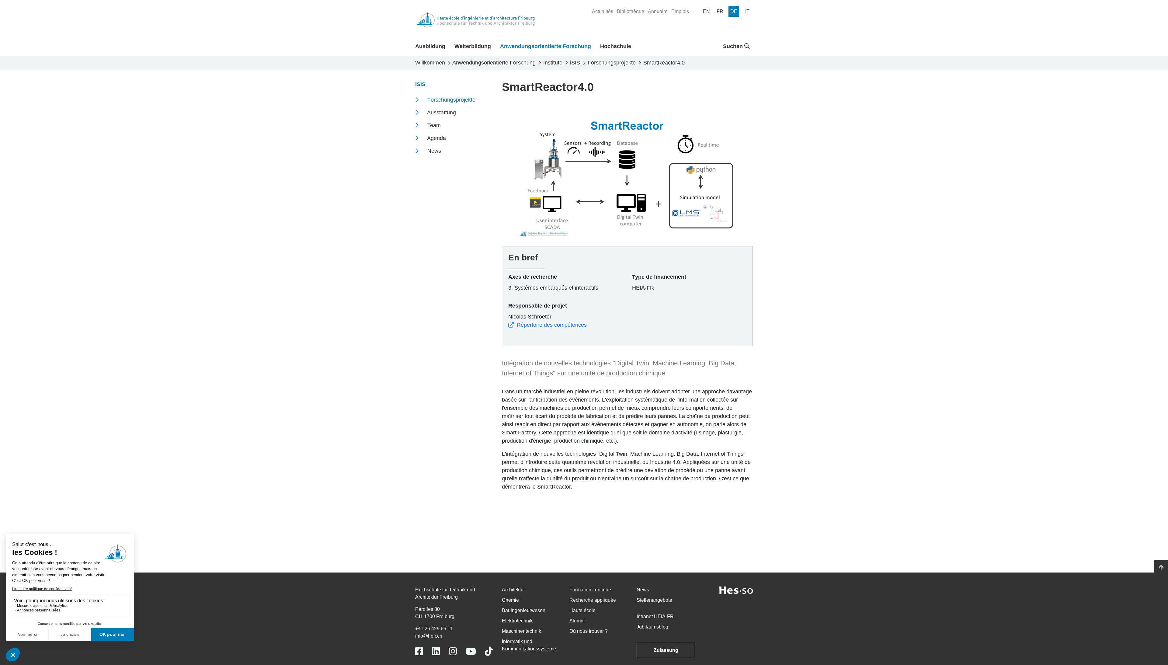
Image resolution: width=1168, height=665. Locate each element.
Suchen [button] (733, 46)
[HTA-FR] (475, 20)
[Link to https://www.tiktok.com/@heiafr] (489, 651)
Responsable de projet (537, 306)
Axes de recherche (532, 277)
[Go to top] (1161, 568)
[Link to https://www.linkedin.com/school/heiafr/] (436, 651)
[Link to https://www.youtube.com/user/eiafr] (471, 651)
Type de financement (659, 277)
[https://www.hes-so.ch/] (736, 589)
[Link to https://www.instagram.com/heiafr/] (453, 651)
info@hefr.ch (428, 636)
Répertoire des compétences (552, 325)
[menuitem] (602, 12)
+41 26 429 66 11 (434, 628)
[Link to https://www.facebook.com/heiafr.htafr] (419, 651)
